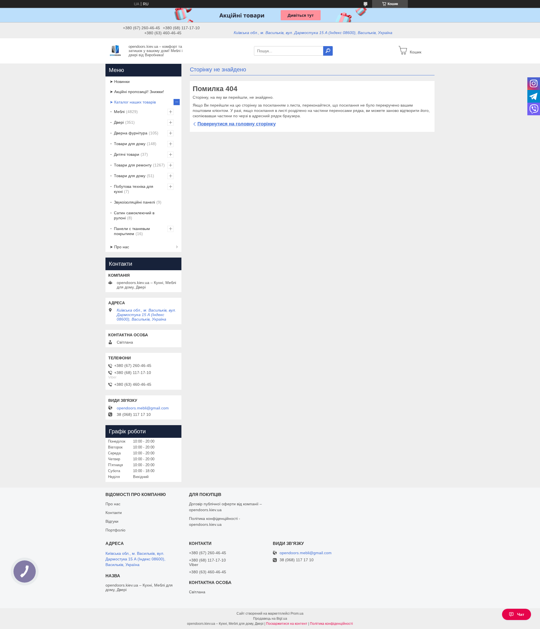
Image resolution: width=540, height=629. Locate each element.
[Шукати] (328, 51)
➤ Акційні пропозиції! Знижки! (137, 91)
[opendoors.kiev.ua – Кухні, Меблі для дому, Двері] (115, 50)
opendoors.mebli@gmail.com (143, 408)
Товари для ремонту (133, 165)
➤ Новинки (120, 81)
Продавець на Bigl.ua (270, 619)
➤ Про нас (119, 247)
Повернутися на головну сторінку (236, 124)
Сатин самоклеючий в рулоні (134, 215)
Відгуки (111, 521)
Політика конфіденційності (331, 624)
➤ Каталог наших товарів (133, 102)
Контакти (113, 512)
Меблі (119, 111)
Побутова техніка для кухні (133, 189)
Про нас (112, 504)
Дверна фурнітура (130, 133)
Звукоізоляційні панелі (134, 202)
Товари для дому (129, 143)
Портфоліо (115, 530)
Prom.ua (297, 614)
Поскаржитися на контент (286, 624)
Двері (119, 122)
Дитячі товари (126, 154)
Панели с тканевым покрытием (132, 231)
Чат (520, 614)
